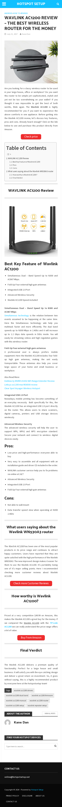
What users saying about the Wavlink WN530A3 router (30, 171)
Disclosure (27, 796)
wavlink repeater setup (37, 705)
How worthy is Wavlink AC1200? (25, 175)
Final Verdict (18, 178)
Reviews (24, 13)
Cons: (15, 168)
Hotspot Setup (37, 789)
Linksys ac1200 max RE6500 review (20, 384)
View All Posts (50, 713)
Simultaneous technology (16, 315)
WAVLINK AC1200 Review (18, 158)
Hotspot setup (31, 4)
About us (40, 796)
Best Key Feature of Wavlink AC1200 (26, 162)
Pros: (15, 165)
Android (8, 13)
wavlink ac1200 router (39, 700)
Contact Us (11, 801)
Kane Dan (26, 34)
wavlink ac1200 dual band (17, 695)
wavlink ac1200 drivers (23, 690)
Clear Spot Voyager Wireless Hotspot (22, 388)
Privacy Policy (12, 796)
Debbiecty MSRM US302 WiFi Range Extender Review (29, 380)
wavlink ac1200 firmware (42, 695)
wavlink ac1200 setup (15, 705)
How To (16, 13)
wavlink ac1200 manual (16, 700)
